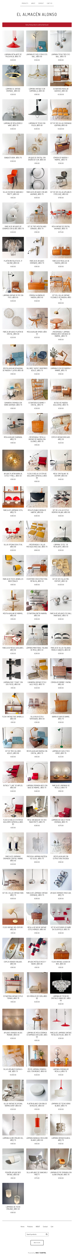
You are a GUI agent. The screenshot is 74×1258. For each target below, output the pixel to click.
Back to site (37, 1242)
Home (22, 1227)
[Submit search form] (46, 1234)
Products (25, 3)
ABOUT (33, 3)
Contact (41, 3)
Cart (52, 1227)
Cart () (49, 3)
